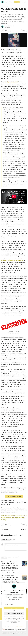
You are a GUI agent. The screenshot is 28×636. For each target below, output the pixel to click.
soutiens (15, 390)
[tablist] (8, 539)
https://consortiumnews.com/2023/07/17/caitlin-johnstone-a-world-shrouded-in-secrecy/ (14, 518)
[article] (14, 567)
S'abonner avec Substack (15, 613)
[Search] (25, 557)
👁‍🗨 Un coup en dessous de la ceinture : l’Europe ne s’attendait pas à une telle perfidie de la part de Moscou (10, 563)
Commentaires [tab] (5, 539)
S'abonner (16, 2)
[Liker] (2, 30)
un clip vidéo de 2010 (11, 82)
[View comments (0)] (6, 30)
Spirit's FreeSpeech (9, 25)
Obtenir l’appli (21, 629)
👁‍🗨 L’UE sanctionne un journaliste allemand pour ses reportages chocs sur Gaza (10, 577)
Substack (4, 633)
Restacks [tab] (12, 539)
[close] (24, 584)
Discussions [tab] (15, 557)
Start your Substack (10, 629)
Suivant (22, 529)
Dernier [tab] (9, 557)
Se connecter (23, 2)
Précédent (6, 529)
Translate (4, 6)
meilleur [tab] (4, 557)
